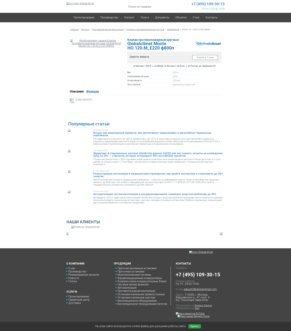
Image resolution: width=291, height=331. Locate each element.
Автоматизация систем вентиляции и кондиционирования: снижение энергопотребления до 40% (154, 194)
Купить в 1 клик (205, 57)
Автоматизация (127, 287)
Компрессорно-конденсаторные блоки (142, 281)
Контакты (211, 17)
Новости (73, 278)
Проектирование (84, 17)
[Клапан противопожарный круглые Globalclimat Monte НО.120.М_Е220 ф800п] (96, 43)
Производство (109, 17)
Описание (77, 91)
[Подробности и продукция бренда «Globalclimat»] (208, 45)
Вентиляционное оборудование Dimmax (142, 304)
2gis (197, 308)
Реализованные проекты (83, 274)
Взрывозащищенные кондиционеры (140, 278)
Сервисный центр (79, 299)
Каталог (129, 17)
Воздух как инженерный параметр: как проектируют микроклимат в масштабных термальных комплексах (152, 134)
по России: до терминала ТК (202, 66)
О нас (71, 268)
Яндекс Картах (203, 305)
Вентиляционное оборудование (137, 300)
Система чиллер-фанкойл (133, 284)
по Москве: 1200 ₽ (142, 66)
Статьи (72, 281)
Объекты (181, 17)
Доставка (74, 302)
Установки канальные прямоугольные (141, 294)
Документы (162, 17)
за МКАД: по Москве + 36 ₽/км (169, 66)
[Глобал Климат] (201, 252)
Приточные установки (131, 271)
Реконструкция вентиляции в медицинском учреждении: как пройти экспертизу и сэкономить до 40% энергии (158, 175)
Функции (92, 91)
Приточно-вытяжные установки (137, 268)
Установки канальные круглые (136, 297)
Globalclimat (173, 29)
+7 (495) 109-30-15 (198, 274)
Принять (194, 326)
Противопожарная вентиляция (108, 29)
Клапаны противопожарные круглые (145, 29)
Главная (74, 29)
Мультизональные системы (134, 274)
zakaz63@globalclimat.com (200, 289)
